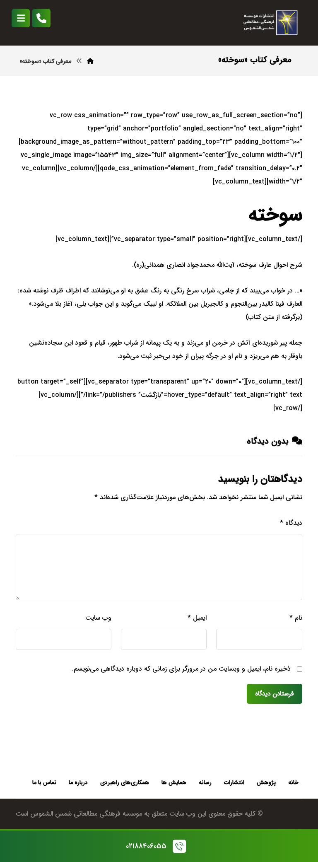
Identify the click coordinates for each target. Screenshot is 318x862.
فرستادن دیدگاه (274, 694)
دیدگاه (291, 523)
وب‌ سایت (98, 618)
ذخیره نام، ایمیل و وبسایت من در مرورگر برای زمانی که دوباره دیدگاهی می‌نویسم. (181, 669)
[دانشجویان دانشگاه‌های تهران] (269, 22)
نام (295, 618)
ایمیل (197, 618)
